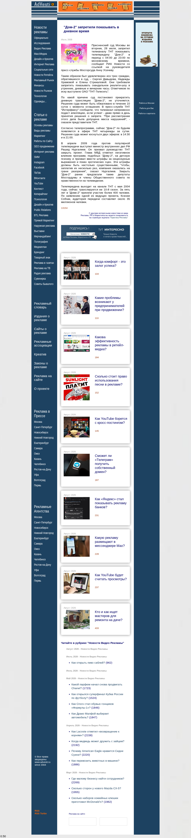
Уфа (36, 474)
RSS (37, 810)
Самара (38, 448)
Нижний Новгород (44, 437)
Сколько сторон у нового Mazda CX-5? (96, 788)
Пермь (37, 485)
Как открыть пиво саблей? (88, 662)
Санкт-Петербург (43, 427)
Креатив (40, 354)
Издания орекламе (42, 318)
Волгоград (39, 480)
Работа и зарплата (146, 113)
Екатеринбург (41, 443)
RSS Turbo (41, 813)
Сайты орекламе (40, 330)
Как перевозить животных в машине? (95, 760)
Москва (38, 421)
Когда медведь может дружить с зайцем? (97, 741)
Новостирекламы (40, 29)
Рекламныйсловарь (42, 305)
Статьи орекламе (40, 116)
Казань (37, 458)
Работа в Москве (146, 103)
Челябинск (40, 464)
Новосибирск (41, 432)
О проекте (41, 388)
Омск (37, 453)
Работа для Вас (147, 108)
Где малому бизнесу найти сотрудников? (97, 778)
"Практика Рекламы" (119, 217)
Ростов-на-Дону (42, 469)
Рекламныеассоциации (43, 343)
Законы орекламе (41, 365)
